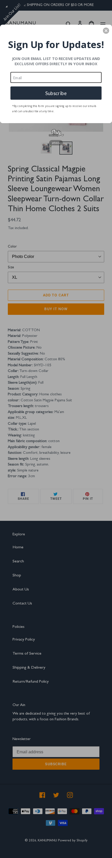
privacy (56, 142)
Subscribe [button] (56, 93)
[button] (106, 31)
